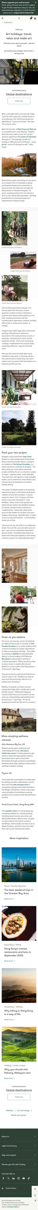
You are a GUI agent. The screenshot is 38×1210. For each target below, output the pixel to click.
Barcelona (6, 659)
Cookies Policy (12, 1207)
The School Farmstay (21, 464)
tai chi (4, 144)
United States (10, 1188)
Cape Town (27, 456)
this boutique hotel (21, 784)
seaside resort (11, 811)
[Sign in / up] (35, 18)
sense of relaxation (28, 137)
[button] (35, 1200)
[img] (35, 2)
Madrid (15, 654)
